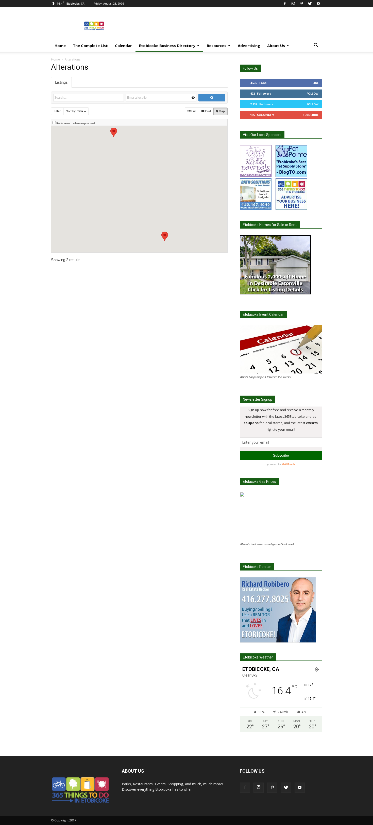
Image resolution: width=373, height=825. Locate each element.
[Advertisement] (229, 25)
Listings (61, 82)
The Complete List (90, 45)
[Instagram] (293, 3)
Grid (207, 111)
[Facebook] (285, 3)
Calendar (123, 45)
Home (60, 45)
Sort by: (74, 111)
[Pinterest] (301, 3)
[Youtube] (318, 3)
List (193, 111)
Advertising (249, 45)
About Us (276, 45)
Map (221, 111)
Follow (312, 93)
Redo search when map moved (75, 123)
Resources (216, 45)
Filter (57, 111)
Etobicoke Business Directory (167, 45)
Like (315, 83)
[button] (316, 45)
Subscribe (310, 115)
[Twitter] (310, 3)
